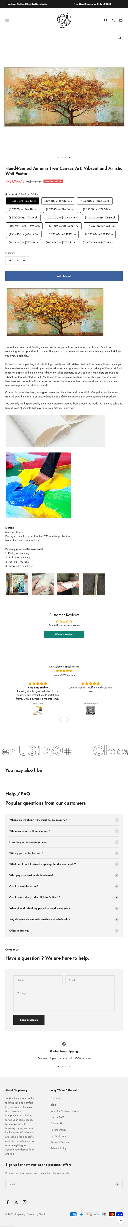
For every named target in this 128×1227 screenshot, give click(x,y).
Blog (53, 1105)
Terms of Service (60, 1142)
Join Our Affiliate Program (65, 1111)
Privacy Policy (58, 1148)
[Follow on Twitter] (16, 1202)
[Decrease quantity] (10, 261)
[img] (64, 671)
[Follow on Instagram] (24, 1202)
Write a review (64, 634)
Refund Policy (58, 1130)
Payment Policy (59, 1136)
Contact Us (57, 1123)
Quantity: (10, 253)
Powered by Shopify (36, 1214)
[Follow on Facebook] (7, 1202)
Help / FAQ (57, 1117)
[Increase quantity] (24, 261)
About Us (56, 1098)
